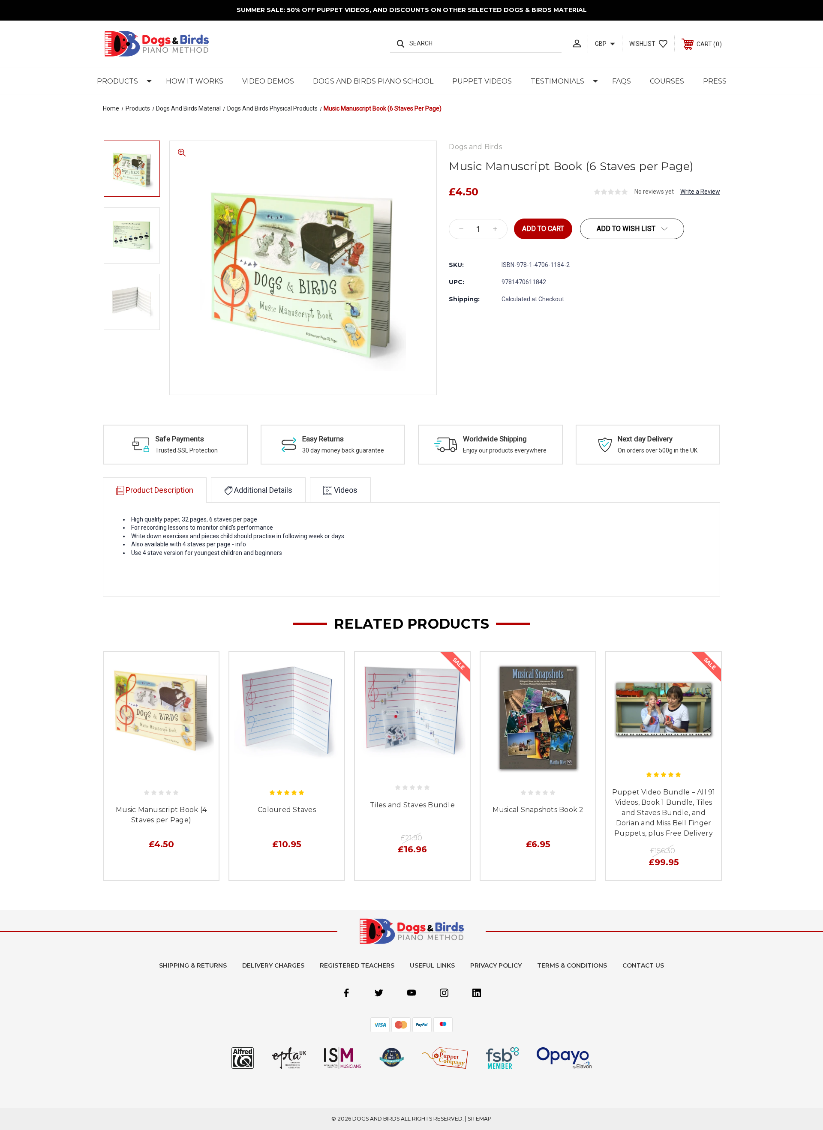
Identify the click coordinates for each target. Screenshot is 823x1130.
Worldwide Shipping (495, 439)
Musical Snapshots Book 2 (538, 810)
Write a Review (700, 191)
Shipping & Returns (193, 965)
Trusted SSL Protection (186, 450)
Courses (667, 81)
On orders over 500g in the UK (657, 450)
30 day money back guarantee (343, 450)
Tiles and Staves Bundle (412, 805)
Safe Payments (179, 439)
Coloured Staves (287, 810)
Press (715, 81)
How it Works (194, 81)
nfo (241, 544)
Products (117, 81)
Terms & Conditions (572, 965)
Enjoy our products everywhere (505, 450)
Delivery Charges (273, 965)
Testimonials (557, 81)
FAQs (621, 81)
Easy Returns (323, 439)
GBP (601, 43)
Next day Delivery (645, 439)
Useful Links (432, 965)
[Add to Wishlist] (171, 773)
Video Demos (268, 81)
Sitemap (480, 1118)
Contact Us (643, 965)
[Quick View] (151, 773)
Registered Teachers (357, 965)
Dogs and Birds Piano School (373, 81)
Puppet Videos (482, 81)
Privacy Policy (496, 965)
